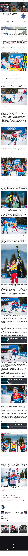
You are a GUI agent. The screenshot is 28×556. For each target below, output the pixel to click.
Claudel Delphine (20, 497)
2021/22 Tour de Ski (4, 497)
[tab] (1, 516)
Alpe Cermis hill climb (14, 497)
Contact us (22, 549)
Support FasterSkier (18, 549)
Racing (1, 4)
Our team (11, 549)
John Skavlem (25, 532)
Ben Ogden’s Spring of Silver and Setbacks (22, 530)
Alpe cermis (8, 497)
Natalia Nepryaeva (16, 500)
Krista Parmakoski (10, 500)
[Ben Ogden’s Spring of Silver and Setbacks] (23, 529)
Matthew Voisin (16, 532)
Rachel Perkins (2, 9)
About (8, 549)
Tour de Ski (4, 4)
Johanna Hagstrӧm (4, 500)
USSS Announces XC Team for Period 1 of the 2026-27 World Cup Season (4, 529)
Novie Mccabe (21, 500)
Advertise (14, 549)
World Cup (7, 4)
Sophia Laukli (3, 501)
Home (5, 549)
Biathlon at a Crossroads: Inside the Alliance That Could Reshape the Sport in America (13, 528)
